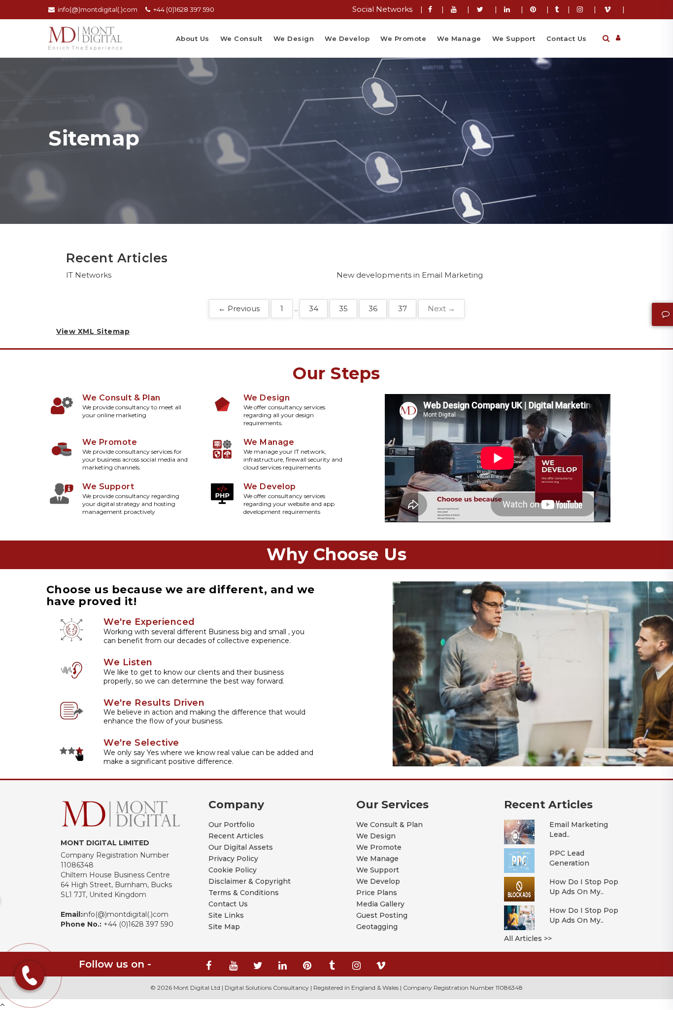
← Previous (239, 308)
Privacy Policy (233, 858)
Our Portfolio (231, 824)
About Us (192, 38)
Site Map (224, 926)
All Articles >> (528, 938)
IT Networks (88, 275)
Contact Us (566, 38)
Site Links (226, 915)
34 (313, 308)
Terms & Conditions (243, 892)
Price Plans (376, 892)
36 (373, 308)
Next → (441, 308)
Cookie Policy (232, 870)
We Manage (459, 38)
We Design (293, 38)
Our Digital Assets (240, 847)
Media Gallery (380, 904)
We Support (514, 38)
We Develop (347, 38)
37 (402, 308)
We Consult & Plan (389, 824)
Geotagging (377, 926)
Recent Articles (236, 835)
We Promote (403, 38)
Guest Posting (381, 915)
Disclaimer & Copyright (249, 881)
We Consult (241, 38)
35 (343, 308)
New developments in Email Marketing (409, 275)
